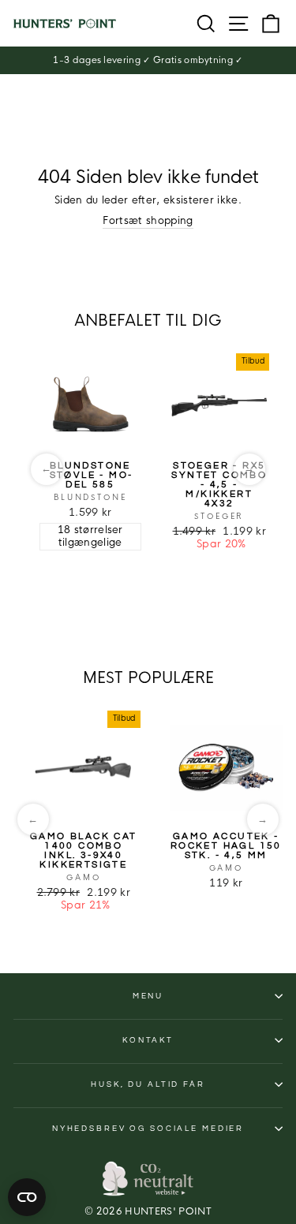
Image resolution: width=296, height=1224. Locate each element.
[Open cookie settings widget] (27, 1197)
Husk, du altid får (148, 1084)
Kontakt (148, 1040)
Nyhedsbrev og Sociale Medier (148, 1129)
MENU (148, 996)
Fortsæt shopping (148, 221)
